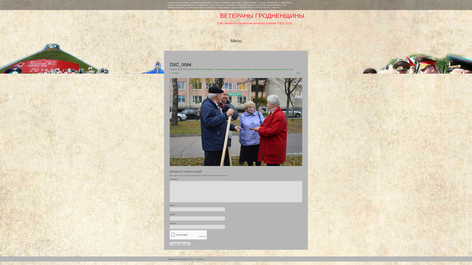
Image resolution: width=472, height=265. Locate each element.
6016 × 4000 (194, 69)
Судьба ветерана (249, 3)
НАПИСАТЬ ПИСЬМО (262, 8)
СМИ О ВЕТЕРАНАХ (218, 5)
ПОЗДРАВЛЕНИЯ (202, 5)
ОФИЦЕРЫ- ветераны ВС (268, 3)
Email (172, 214)
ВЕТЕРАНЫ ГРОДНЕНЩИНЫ (262, 15)
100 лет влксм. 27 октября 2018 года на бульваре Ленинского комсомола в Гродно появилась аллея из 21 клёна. (247, 69)
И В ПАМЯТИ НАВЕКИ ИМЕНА (201, 3)
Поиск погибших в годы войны (227, 3)
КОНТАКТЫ (276, 8)
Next (299, 73)
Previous (174, 73)
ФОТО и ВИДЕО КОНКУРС (185, 5)
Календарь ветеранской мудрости (241, 5)
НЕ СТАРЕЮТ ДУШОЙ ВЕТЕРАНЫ (269, 5)
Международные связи (243, 8)
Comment (174, 179)
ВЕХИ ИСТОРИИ (183, 3)
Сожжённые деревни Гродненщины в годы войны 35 (209, 8)
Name (172, 205)
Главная (171, 3)
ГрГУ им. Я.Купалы (196, 259)
